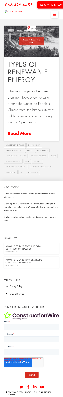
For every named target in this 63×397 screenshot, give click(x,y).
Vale (21, 172)
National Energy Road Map (16, 156)
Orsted (53, 156)
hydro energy (42, 150)
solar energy (11, 172)
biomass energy (34, 145)
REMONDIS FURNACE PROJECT (15, 167)
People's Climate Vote (13, 161)
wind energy (33, 172)
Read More (19, 133)
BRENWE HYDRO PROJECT (14, 150)
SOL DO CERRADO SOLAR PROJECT (41, 167)
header (29, 150)
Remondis (37, 161)
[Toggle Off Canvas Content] (54, 14)
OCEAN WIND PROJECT (38, 156)
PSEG (27, 161)
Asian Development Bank (15, 145)
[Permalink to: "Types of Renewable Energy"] (31, 41)
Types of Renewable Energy (28, 72)
